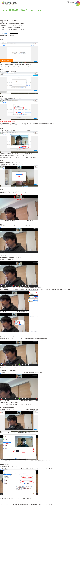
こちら (55, 504)
